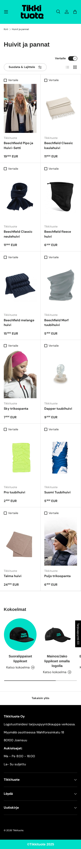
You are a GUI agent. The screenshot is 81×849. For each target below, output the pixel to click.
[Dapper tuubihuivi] (60, 373)
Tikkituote (18, 830)
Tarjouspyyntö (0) (78, 633)
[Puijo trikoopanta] (60, 541)
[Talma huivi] (20, 541)
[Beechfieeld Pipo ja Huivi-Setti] (20, 108)
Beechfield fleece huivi (57, 234)
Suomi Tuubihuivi (57, 492)
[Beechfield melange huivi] (20, 285)
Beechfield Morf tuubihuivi (56, 322)
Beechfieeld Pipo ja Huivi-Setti (18, 145)
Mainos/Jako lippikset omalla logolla (57, 661)
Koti (6, 29)
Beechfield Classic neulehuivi (18, 234)
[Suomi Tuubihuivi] (60, 457)
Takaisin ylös (40, 698)
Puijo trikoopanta (57, 576)
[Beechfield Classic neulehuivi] (20, 196)
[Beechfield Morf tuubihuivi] (60, 285)
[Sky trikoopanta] (20, 373)
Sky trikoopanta (16, 408)
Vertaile (60, 58)
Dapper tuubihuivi (58, 408)
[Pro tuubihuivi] (20, 457)
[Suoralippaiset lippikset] (20, 634)
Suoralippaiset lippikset (20, 658)
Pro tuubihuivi (14, 492)
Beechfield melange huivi (19, 322)
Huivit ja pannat (20, 29)
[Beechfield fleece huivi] (60, 196)
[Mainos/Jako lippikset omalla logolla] (57, 634)
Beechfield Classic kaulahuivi (58, 145)
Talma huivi (12, 576)
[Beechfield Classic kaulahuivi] (60, 108)
